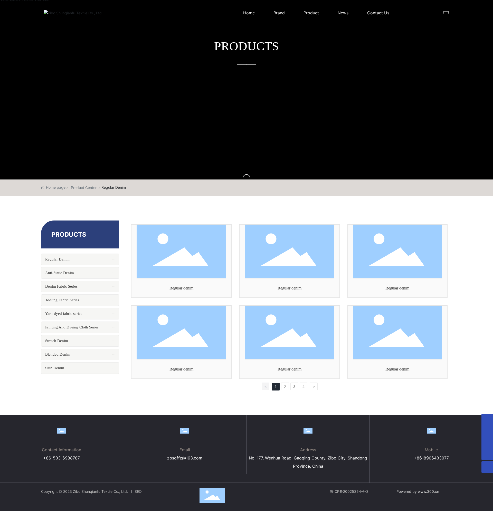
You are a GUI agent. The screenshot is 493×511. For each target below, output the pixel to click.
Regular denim (181, 288)
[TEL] (487, 442)
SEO (138, 491)
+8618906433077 (431, 457)
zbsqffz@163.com (184, 457)
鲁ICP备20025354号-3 (349, 491)
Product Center (84, 187)
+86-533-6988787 (61, 457)
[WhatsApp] (487, 419)
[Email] (487, 431)
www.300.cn (428, 491)
